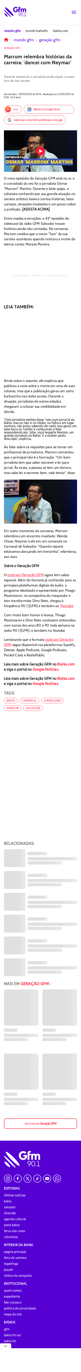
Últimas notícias (15, 1195)
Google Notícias (45, 669)
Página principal (15, 1252)
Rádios (9, 1322)
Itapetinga (11, 1264)
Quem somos (13, 1290)
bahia (10, 700)
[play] (40, 151)
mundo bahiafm (37, 31)
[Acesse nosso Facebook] (18, 1179)
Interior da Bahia (18, 1245)
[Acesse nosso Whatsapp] (57, 1179)
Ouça (15, 109)
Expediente (12, 1296)
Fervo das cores (14, 1231)
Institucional (15, 1284)
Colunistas (11, 1237)
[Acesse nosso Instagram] (8, 1179)
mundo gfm (12, 31)
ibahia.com (60, 31)
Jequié (8, 1270)
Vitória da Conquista (18, 1276)
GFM (6, 1329)
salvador (33, 708)
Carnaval (29, 700)
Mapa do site (13, 1314)
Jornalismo (52, 700)
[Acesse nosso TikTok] (37, 1179)
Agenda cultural (15, 1219)
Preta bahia (11, 1225)
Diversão (10, 1213)
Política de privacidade (20, 1308)
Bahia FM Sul (12, 1335)
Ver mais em (40, 1123)
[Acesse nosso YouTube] (47, 1179)
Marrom (12, 708)
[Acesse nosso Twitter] (27, 1179)
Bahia (7, 1201)
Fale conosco (12, 1302)
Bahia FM (10, 1341)
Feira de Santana (15, 1258)
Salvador (10, 1207)
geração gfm (49, 40)
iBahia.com (66, 664)
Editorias (12, 1188)
